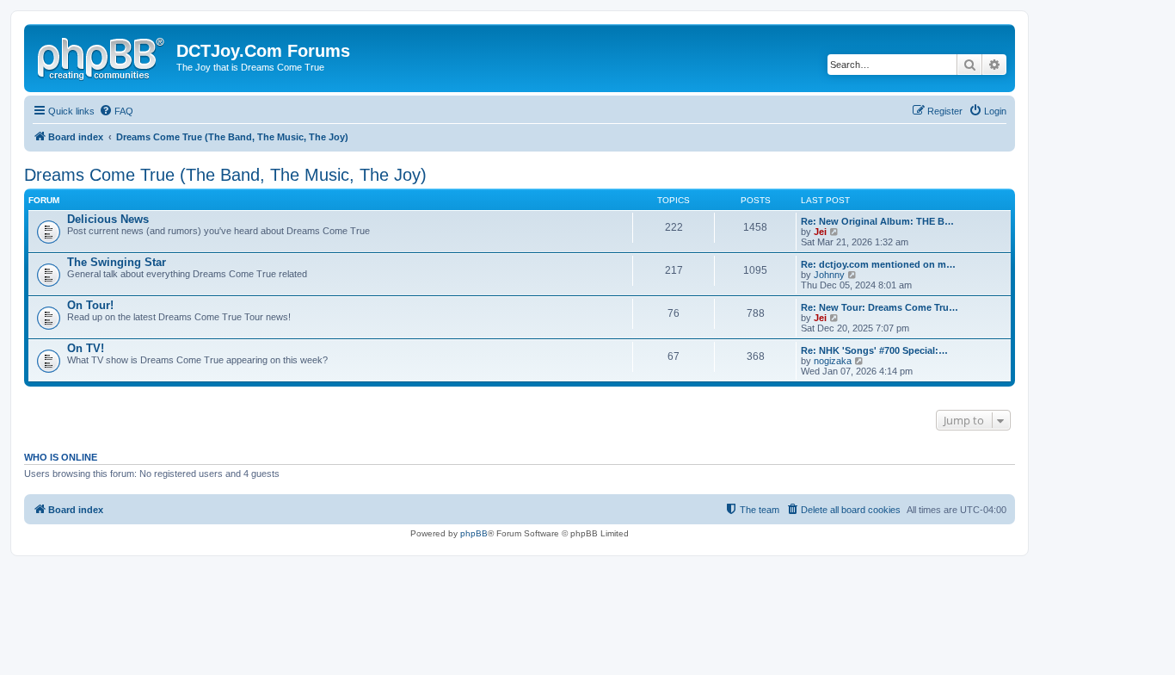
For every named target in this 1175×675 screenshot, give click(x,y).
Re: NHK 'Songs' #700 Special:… (874, 350)
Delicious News (108, 219)
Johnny (829, 274)
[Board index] (102, 56)
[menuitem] (116, 111)
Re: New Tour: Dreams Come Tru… (879, 307)
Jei (820, 231)
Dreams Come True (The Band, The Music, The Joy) (225, 174)
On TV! (85, 348)
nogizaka (833, 361)
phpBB (474, 533)
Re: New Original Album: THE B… (877, 221)
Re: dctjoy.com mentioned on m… (878, 264)
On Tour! (90, 305)
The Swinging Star (116, 262)
